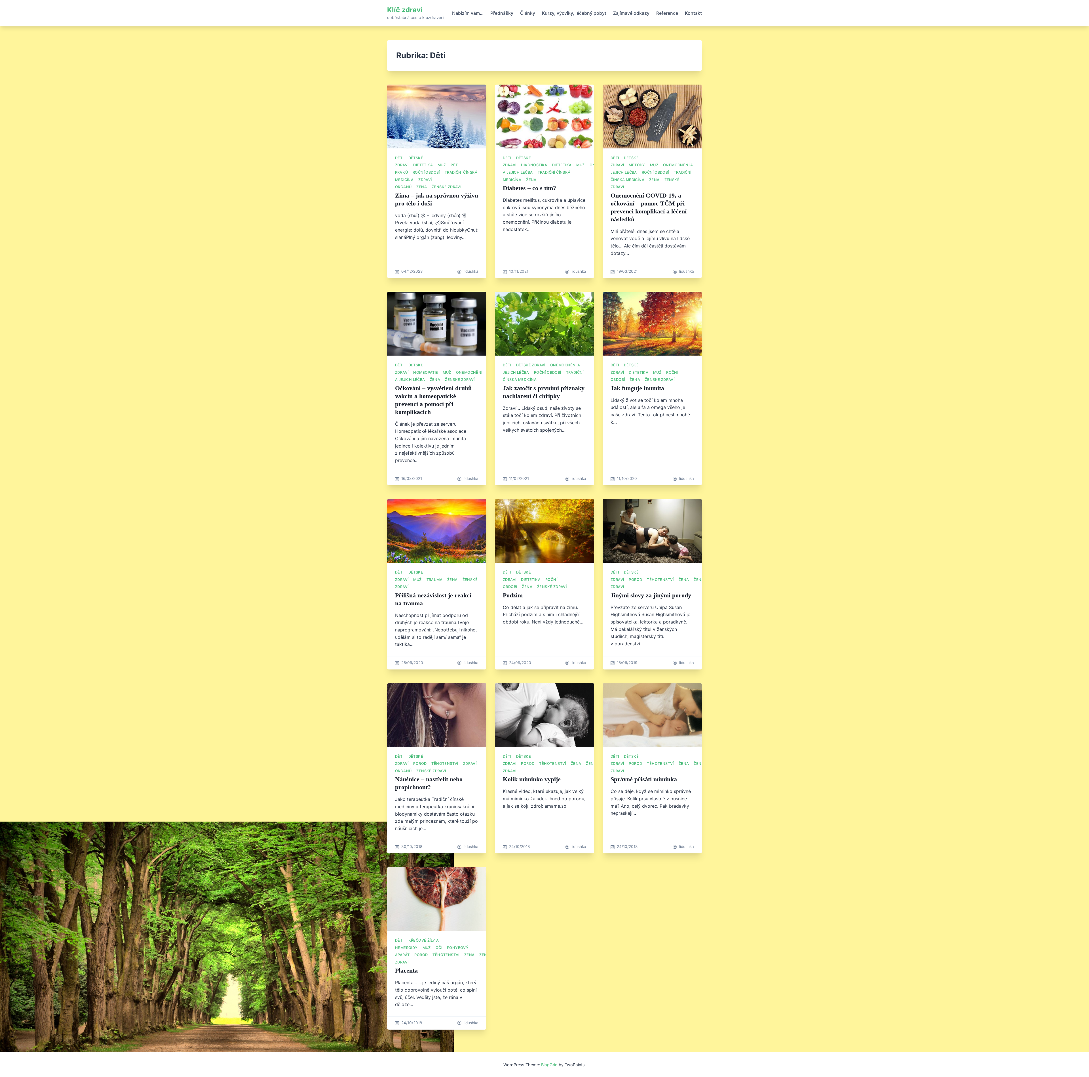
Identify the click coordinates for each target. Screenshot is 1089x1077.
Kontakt (693, 13)
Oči (439, 948)
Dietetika (423, 165)
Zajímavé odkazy (631, 13)
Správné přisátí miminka (644, 779)
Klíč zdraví (405, 10)
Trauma (434, 580)
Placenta (406, 970)
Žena (421, 187)
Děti (399, 158)
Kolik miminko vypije (532, 779)
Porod (635, 580)
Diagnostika (534, 165)
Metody (637, 165)
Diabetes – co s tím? (529, 188)
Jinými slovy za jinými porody (651, 595)
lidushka (471, 271)
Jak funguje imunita (637, 388)
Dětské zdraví (530, 365)
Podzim (513, 595)
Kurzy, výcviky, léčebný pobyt (574, 13)
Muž (442, 165)
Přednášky (501, 13)
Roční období (426, 172)
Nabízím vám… (468, 13)
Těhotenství (660, 580)
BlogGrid (549, 1064)
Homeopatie (425, 372)
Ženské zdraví (446, 187)
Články (527, 13)
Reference (667, 13)
